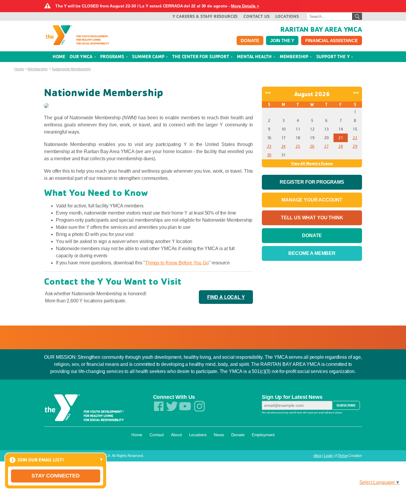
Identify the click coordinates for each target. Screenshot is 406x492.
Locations (287, 16)
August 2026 (312, 94)
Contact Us (256, 16)
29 (355, 146)
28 (340, 146)
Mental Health (255, 56)
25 (297, 146)
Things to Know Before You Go (177, 262)
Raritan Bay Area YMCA (321, 29)
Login (328, 456)
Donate (250, 40)
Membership (294, 56)
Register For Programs (312, 182)
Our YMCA (82, 56)
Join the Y (282, 40)
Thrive (342, 456)
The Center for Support (201, 56)
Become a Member (312, 253)
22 (355, 137)
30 (269, 155)
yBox (317, 456)
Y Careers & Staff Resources (205, 16)
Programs (112, 56)
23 (269, 146)
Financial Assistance (331, 40)
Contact (157, 434)
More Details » (245, 6)
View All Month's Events (312, 163)
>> (356, 92)
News (219, 434)
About (176, 434)
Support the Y (333, 56)
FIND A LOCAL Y (226, 296)
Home (19, 69)
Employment (263, 434)
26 (312, 146)
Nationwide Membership (71, 69)
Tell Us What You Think (312, 217)
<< (268, 92)
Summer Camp (148, 56)
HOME (59, 56)
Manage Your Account (311, 199)
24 (283, 146)
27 (326, 146)
